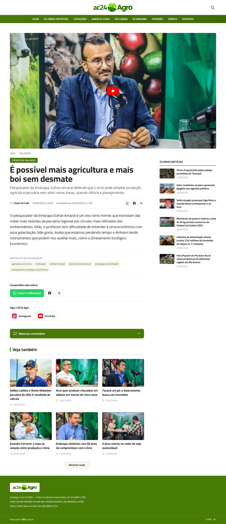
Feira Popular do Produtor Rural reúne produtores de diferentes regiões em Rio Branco (194, 259)
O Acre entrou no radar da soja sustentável (121, 446)
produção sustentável (106, 263)
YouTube (50, 316)
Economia (140, 19)
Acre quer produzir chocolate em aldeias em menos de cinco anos (77, 392)
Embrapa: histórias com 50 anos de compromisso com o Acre (76, 446)
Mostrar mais (77, 465)
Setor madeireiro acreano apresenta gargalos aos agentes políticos (196, 187)
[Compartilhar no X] (141, 203)
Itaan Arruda (21, 203)
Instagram (25, 316)
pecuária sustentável (80, 263)
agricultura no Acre (22, 263)
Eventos (188, 19)
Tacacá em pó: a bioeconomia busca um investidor (121, 392)
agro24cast (25, 153)
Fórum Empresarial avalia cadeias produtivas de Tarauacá (194, 172)
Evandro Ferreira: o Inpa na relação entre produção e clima (30, 446)
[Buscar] (212, 7)
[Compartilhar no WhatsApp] (127, 203)
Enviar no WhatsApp (29, 293)
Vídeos (172, 19)
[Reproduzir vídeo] (113, 91)
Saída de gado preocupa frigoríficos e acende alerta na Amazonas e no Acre (196, 203)
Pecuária (121, 19)
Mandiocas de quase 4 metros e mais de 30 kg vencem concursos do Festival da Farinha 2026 (196, 222)
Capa (12, 153)
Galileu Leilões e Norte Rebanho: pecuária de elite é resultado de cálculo (30, 395)
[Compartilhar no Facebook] (134, 203)
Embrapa (40, 263)
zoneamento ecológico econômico (30, 269)
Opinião (157, 19)
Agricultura (101, 19)
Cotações (80, 19)
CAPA (35, 19)
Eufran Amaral (57, 263)
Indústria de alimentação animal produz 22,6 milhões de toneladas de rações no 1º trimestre (195, 240)
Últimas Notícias (56, 19)
